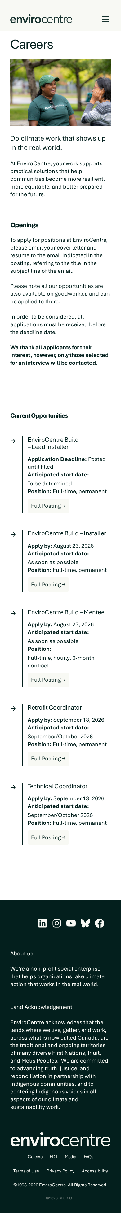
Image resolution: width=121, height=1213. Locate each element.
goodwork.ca (71, 293)
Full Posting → (50, 507)
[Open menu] (105, 19)
